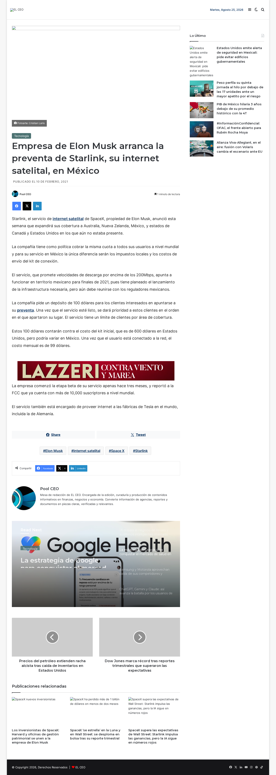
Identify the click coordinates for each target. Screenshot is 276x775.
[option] (96, 564)
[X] (27, 206)
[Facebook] (16, 206)
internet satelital (68, 218)
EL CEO (80, 767)
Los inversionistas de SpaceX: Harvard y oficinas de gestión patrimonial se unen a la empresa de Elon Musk (35, 736)
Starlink (141, 451)
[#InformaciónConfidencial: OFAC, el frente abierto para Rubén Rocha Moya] (201, 129)
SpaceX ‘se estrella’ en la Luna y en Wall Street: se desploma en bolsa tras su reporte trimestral (95, 734)
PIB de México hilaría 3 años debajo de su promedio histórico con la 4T (239, 108)
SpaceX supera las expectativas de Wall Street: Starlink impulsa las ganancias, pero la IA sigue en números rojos (153, 736)
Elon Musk (54, 451)
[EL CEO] (17, 10)
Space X (117, 451)
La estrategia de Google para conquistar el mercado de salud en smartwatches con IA (65, 560)
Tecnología (21, 136)
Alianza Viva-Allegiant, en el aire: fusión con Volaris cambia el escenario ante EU (239, 147)
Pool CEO (25, 194)
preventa (25, 310)
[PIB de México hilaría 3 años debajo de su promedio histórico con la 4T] (201, 110)
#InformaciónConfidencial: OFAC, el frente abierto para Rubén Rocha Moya (239, 127)
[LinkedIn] (37, 206)
